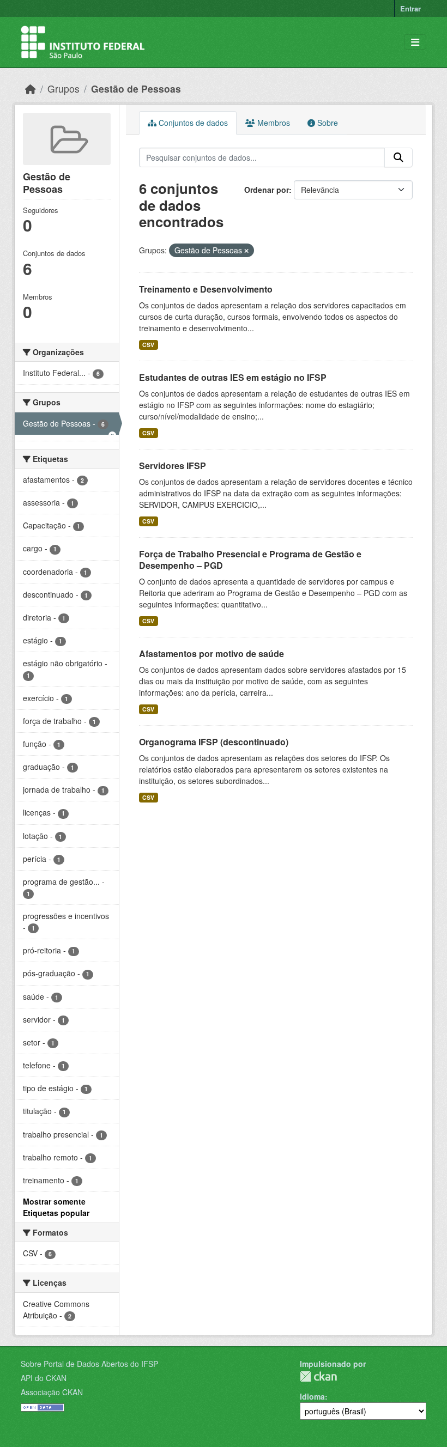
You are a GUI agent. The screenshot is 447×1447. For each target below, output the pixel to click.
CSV (148, 345)
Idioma (312, 1396)
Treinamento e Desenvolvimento (206, 289)
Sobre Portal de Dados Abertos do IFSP (89, 1363)
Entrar (410, 8)
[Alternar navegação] (415, 42)
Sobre (326, 122)
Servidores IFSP (172, 465)
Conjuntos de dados (192, 122)
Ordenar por (266, 189)
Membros (272, 122)
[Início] (30, 88)
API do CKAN (44, 1377)
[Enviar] (398, 157)
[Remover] (246, 250)
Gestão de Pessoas (136, 88)
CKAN (318, 1376)
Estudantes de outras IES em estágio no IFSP (233, 377)
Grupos (63, 88)
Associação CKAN (52, 1392)
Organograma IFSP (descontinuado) (213, 741)
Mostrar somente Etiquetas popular (56, 1207)
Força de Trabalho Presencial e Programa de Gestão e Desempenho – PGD (250, 559)
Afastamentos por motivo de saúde (211, 653)
